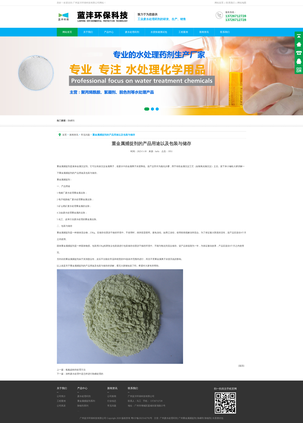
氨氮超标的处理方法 (76, 370)
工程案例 (183, 32)
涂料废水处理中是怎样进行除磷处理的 (84, 374)
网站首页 (219, 3)
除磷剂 (200, 418)
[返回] (241, 366)
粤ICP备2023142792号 (141, 418)
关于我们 (88, 32)
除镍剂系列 (82, 406)
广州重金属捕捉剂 (187, 418)
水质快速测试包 (159, 32)
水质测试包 (217, 418)
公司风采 (61, 406)
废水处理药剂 (132, 32)
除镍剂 (208, 418)
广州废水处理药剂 (168, 418)
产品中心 (109, 32)
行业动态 (111, 401)
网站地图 (241, 3)
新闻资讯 (204, 32)
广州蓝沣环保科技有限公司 (86, 3)
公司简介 (61, 396)
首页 (64, 135)
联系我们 (230, 3)
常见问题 (85, 135)
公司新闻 (111, 396)
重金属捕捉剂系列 (86, 401)
